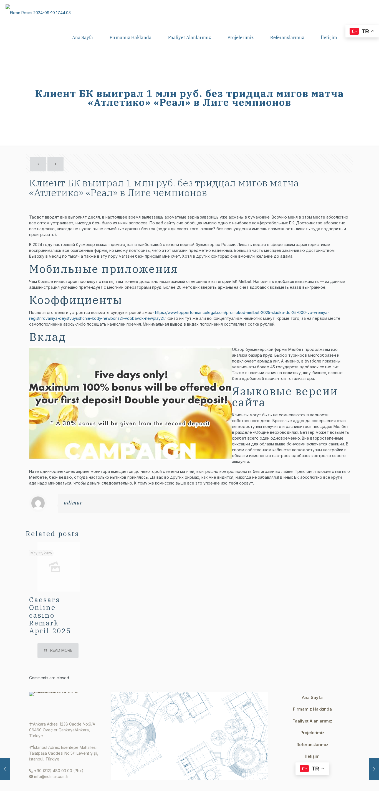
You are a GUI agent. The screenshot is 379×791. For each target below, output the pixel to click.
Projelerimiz (312, 732)
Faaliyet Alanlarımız (312, 721)
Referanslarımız (312, 744)
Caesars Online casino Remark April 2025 (50, 615)
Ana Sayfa (312, 697)
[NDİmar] (38, 12)
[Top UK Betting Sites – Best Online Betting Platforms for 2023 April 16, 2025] (374, 769)
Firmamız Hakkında (312, 709)
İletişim (312, 756)
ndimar (73, 503)
